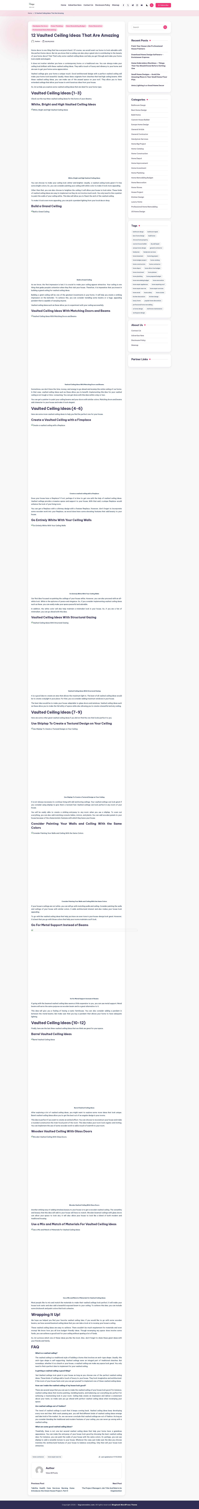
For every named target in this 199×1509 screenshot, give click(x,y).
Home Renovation (95, 26)
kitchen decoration (139, 296)
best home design (138, 235)
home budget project (140, 260)
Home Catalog (137, 149)
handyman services (149, 252)
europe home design (139, 248)
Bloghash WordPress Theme (124, 1505)
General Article (137, 129)
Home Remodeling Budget (76, 26)
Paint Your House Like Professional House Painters (147, 47)
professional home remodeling (142, 304)
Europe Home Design (140, 124)
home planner (152, 272)
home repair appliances (140, 284)
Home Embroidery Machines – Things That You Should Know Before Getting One (148, 66)
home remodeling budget (141, 280)
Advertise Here (137, 335)
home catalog (155, 260)
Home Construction (139, 153)
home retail (136, 292)
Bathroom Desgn (138, 105)
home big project (152, 256)
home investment (138, 272)
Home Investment (138, 168)
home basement (138, 256)
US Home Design (138, 211)
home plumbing (138, 276)
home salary (148, 292)
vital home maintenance (154, 308)
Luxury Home (136, 202)
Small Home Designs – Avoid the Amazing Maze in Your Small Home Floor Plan (149, 77)
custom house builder (140, 244)
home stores (160, 292)
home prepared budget (153, 276)
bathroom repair (152, 231)
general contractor (156, 248)
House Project (137, 192)
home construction (139, 264)
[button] (163, 5)
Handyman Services (40, 26)
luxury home (137, 300)
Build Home (136, 115)
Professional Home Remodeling (44, 30)
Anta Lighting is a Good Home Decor (147, 85)
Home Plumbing (57, 26)
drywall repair (155, 244)
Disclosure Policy (138, 340)
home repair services (156, 288)
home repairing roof (158, 284)
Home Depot (136, 158)
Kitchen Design (137, 197)
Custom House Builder (140, 120)
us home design (138, 308)
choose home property (140, 240)
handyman (136, 252)
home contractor (38, 1457)
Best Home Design (139, 110)
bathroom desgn (138, 231)
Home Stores (136, 187)
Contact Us (136, 330)
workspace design (139, 312)
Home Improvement (139, 163)
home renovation (158, 280)
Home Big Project (138, 144)
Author (50, 1468)
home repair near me (54, 1457)
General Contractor (139, 134)
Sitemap (134, 345)
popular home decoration (153, 300)
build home (151, 235)
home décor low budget (152, 268)
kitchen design (153, 296)
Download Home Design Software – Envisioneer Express (147, 55)
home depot (137, 268)
